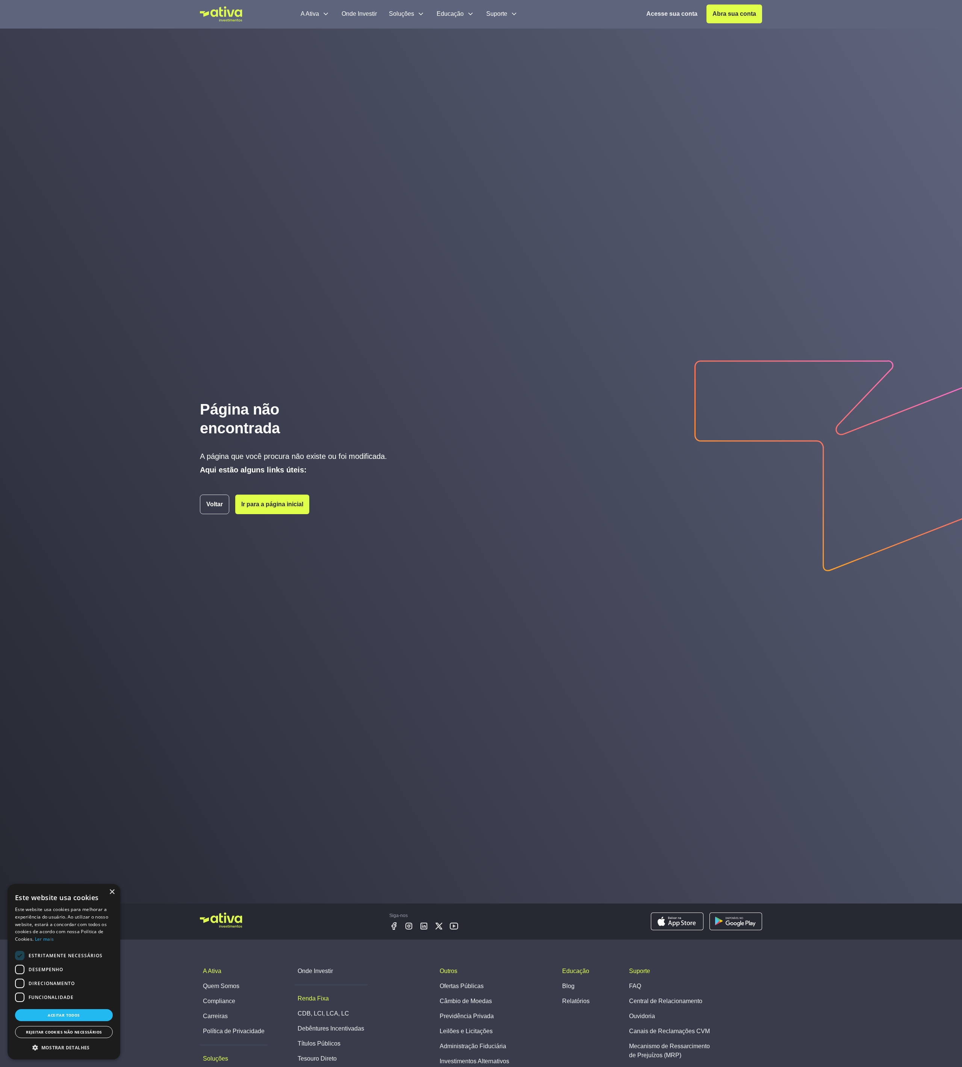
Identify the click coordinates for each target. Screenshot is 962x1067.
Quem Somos (221, 986)
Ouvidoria (642, 1016)
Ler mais (44, 939)
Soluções (401, 14)
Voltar (214, 504)
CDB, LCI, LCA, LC (323, 1013)
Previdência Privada (467, 1016)
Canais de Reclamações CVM (669, 1031)
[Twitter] (438, 926)
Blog (568, 986)
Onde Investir (359, 14)
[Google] (735, 922)
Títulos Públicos (319, 1043)
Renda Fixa (313, 998)
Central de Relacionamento (665, 1001)
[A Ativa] (221, 13)
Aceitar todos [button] (64, 1015)
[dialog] (64, 971)
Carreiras (215, 1016)
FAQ (635, 986)
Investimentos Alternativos (474, 1061)
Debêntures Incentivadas (331, 1028)
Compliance (219, 1001)
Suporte (496, 14)
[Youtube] (453, 926)
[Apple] (677, 922)
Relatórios (576, 1001)
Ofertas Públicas (462, 986)
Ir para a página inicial (272, 504)
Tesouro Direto (317, 1058)
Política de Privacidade (234, 1031)
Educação (450, 14)
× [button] (112, 892)
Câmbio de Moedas (466, 1001)
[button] (64, 1047)
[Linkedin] (423, 926)
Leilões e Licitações (466, 1031)
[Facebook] (393, 926)
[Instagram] (408, 926)
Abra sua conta (734, 14)
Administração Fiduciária (473, 1046)
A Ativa (310, 14)
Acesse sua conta (671, 14)
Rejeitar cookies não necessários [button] (64, 1032)
